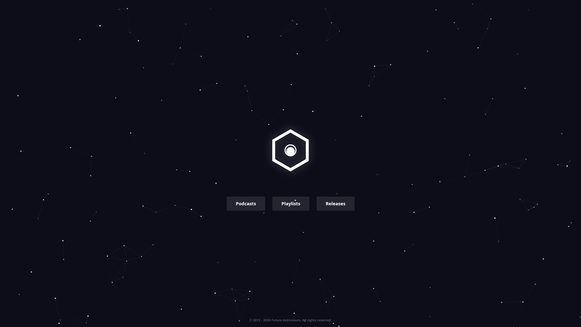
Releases (335, 204)
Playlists (290, 204)
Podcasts (246, 204)
